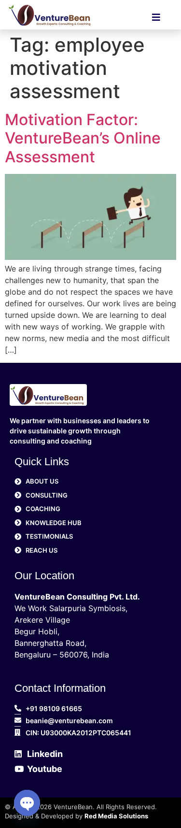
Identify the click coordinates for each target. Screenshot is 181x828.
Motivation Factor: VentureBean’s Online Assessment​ (83, 138)
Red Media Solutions (116, 816)
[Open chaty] (27, 803)
